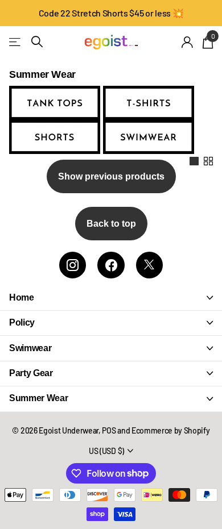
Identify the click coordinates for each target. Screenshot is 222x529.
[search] (37, 42)
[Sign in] (188, 42)
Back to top (111, 223)
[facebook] (110, 265)
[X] (149, 265)
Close (111, 297)
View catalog (15, 41)
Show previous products (111, 176)
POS (109, 430)
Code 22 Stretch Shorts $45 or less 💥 (111, 12)
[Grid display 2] (208, 161)
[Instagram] (72, 265)
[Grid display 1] (194, 161)
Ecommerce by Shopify (170, 430)
